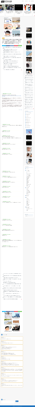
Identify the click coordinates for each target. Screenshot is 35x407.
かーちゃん (28, 199)
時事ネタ (28, 182)
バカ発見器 (28, 190)
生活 (26, 197)
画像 (27, 210)
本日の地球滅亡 (28, 192)
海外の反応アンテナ (28, 122)
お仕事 (27, 198)
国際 (27, 179)
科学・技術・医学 (29, 184)
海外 (27, 183)
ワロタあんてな (28, 114)
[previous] (0, 10)
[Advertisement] (12, 75)
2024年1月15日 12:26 (3, 357)
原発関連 (28, 178)
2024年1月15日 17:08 (3, 379)
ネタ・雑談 (27, 187)
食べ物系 (28, 205)
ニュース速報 (27, 170)
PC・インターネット (29, 173)
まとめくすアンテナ (28, 117)
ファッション (28, 200)
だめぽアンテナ (28, 119)
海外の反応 (27, 195)
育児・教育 (28, 204)
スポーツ (28, 209)
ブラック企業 (28, 191)
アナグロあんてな (28, 125)
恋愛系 (27, 203)
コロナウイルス (28, 174)
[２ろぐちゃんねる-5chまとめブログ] (6, 2)
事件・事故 (28, 177)
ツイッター (27, 168)
